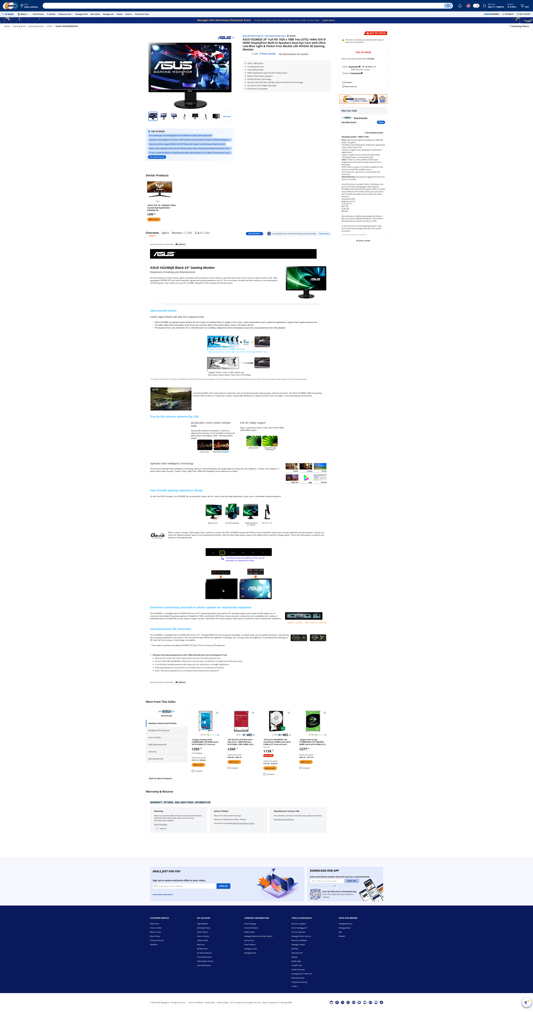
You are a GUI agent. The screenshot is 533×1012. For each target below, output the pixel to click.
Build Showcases (297, 978)
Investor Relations (251, 928)
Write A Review (364, 240)
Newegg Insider (250, 953)
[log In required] (217, 713)
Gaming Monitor (36, 26)
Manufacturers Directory (284, 819)
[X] (342, 1002)
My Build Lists (202, 949)
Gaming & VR (19, 26)
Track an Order (156, 928)
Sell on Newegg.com (299, 928)
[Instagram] (348, 1002)
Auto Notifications (204, 965)
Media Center (249, 932)
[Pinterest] (359, 1002)
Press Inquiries (250, 944)
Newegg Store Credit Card (301, 974)
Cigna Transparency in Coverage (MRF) (277, 1002)
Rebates (294, 957)
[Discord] (375, 1002)
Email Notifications (204, 957)
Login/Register (202, 923)
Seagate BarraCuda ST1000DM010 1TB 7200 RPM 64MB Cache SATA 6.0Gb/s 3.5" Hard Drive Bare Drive (312, 741)
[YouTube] (364, 1002)
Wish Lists (201, 944)
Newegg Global (344, 928)
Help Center (154, 923)
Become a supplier (298, 923)
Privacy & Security (157, 940)
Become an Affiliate (299, 940)
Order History (202, 932)
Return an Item (155, 932)
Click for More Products (160, 778)
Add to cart (153, 219)
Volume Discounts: (199, 758)
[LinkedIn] (354, 1002)
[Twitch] (370, 1002)
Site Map (294, 949)
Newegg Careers (250, 949)
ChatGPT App (296, 965)
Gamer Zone (249, 940)
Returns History (203, 936)
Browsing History (203, 928)
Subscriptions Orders (205, 961)
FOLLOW (381, 122)
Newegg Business (345, 923)
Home (7, 26)
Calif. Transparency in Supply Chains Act (245, 1002)
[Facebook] (337, 1002)
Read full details (160, 824)
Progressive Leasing (299, 982)
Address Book (202, 940)
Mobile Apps (296, 961)
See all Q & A (254, 233)
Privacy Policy (210, 1002)
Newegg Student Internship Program (258, 936)
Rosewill (342, 936)
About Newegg (250, 923)
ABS (340, 932)
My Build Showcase (204, 953)
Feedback (181, 244)
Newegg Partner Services (301, 936)
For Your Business (298, 932)
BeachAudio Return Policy (243, 823)
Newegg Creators (298, 944)
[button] (29, 6)
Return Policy (155, 936)
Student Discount (298, 969)
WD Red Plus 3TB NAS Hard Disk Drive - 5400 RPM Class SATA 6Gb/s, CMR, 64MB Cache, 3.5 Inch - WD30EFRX (241, 741)
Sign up (223, 886)
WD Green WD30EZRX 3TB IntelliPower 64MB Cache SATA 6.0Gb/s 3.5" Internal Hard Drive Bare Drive (277, 741)
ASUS (49, 26)
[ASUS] (226, 38)
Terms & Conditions (195, 1002)
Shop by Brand (297, 953)
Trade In (294, 986)
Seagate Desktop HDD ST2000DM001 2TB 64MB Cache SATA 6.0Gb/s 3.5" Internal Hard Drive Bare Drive (205, 741)
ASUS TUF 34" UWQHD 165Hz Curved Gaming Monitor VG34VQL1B (161, 208)
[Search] (448, 5)
